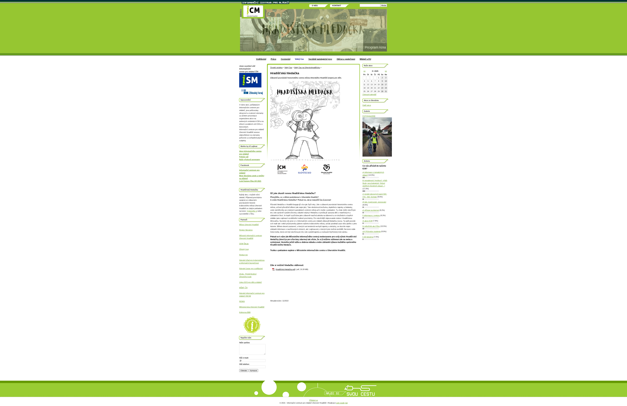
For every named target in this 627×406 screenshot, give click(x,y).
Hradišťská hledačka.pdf (285, 269)
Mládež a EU (365, 59)
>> (386, 71)
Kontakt (336, 6)
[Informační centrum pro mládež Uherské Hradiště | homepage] (253, 11)
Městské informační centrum (250, 236)
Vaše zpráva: (244, 343)
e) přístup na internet (370, 210)
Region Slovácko (246, 230)
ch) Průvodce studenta (371, 231)
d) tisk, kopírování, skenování (374, 202)
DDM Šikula (244, 244)
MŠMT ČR (243, 288)
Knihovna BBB (244, 312)
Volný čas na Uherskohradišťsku (307, 67)
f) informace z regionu (371, 215)
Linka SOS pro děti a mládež (250, 282)
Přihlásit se (313, 400)
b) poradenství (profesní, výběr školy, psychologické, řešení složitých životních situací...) (374, 183)
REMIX (242, 301)
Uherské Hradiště (246, 238)
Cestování (285, 59)
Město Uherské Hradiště (249, 225)
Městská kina (244, 307)
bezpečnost (254, 263)
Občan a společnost (346, 59)
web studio (340, 403)
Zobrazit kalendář (369, 94)
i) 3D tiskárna (367, 237)
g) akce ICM (367, 221)
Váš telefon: (244, 364)
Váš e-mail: (244, 358)
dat (346, 403)
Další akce (366, 105)
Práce (273, 59)
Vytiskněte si (252, 211)
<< (364, 71)
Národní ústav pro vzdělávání (251, 269)
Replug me (243, 255)
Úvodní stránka (276, 67)
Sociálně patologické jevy (320, 59)
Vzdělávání (261, 59)
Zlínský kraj (244, 249)
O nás (315, 6)
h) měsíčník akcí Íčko (371, 226)
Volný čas (299, 59)
